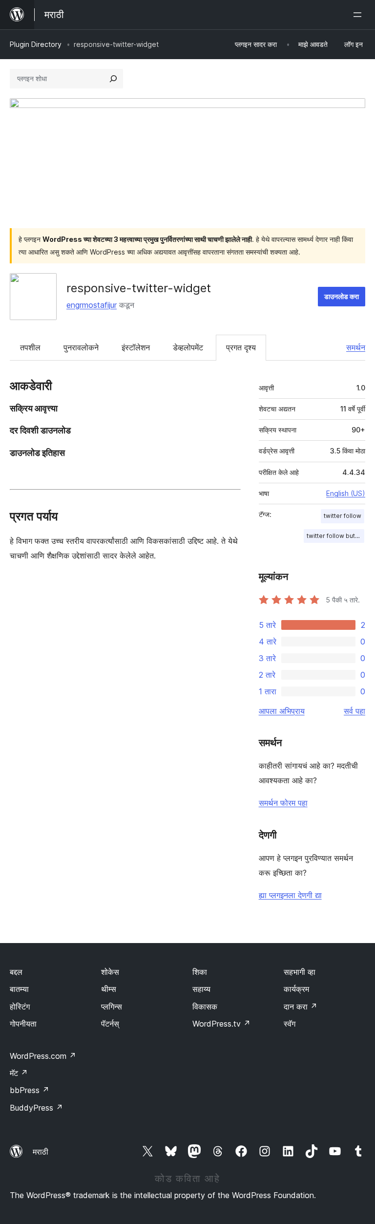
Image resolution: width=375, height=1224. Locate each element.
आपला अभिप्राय (282, 711)
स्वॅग (289, 1024)
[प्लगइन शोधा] (113, 78)
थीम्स (108, 989)
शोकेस (110, 972)
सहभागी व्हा (299, 972)
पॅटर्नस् (110, 1024)
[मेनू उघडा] (359, 14)
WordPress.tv (221, 1024)
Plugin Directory (36, 44)
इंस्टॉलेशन (136, 347)
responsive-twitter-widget (138, 288)
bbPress (29, 1090)
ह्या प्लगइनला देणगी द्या (290, 895)
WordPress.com (43, 1056)
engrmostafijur (91, 305)
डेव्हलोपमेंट (188, 347)
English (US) (345, 493)
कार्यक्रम (296, 989)
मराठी (40, 1152)
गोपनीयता (23, 1024)
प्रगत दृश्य (241, 347)
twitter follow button (335, 535)
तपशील (30, 347)
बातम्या (19, 989)
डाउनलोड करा (341, 296)
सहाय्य (201, 989)
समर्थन (355, 347)
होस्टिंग (20, 1006)
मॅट (19, 1073)
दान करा (300, 1006)
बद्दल (16, 972)
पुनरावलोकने (81, 347)
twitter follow (342, 515)
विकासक (204, 1006)
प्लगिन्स (111, 1006)
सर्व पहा (354, 711)
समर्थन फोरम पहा (283, 803)
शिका (199, 972)
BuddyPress (36, 1108)
